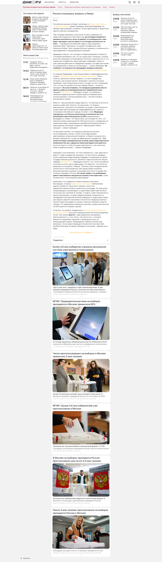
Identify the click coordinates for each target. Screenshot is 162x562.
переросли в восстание (81, 184)
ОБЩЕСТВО (74, 2)
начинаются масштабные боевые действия (77, 76)
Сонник (112, 7)
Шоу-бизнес (49, 2)
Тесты (60, 7)
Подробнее (58, 240)
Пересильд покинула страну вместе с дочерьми (82, 7)
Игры (105, 7)
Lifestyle (62, 2)
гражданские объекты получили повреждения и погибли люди (80, 70)
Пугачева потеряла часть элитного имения (39, 7)
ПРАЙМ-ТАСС (67, 162)
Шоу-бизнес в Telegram (81, 232)
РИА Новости (66, 92)
